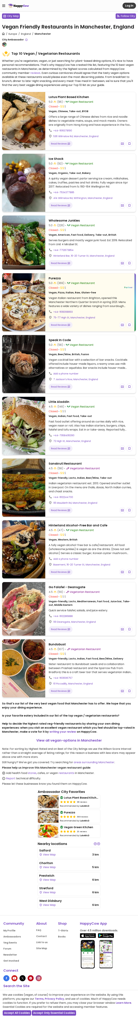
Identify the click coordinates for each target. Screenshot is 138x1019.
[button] (95, 843)
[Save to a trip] (122, 144)
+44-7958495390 (63, 435)
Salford (45, 850)
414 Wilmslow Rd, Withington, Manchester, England (82, 198)
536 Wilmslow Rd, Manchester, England (75, 136)
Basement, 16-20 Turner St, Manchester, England (81, 564)
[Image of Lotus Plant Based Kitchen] (48, 801)
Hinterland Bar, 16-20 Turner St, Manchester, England (83, 255)
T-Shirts (63, 930)
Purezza (69, 812)
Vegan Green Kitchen (78, 827)
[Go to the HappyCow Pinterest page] (31, 978)
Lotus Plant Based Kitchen (82, 798)
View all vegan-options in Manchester (69, 740)
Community (13, 923)
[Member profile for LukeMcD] (4, 44)
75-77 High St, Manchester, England (74, 317)
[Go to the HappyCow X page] (23, 978)
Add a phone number (65, 373)
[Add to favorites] (129, 144)
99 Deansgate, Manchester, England (74, 622)
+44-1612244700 (63, 497)
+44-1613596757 (63, 678)
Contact (41, 936)
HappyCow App (93, 923)
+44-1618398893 (63, 312)
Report (10, 778)
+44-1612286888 (63, 616)
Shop (62, 923)
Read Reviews (59, 143)
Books (62, 936)
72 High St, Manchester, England (72, 441)
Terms (39, 999)
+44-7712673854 (63, 250)
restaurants (66, 773)
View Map (49, 855)
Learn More (123, 1003)
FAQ (38, 930)
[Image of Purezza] (48, 816)
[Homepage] (18, 5)
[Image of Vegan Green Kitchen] (48, 831)
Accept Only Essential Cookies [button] (54, 1013)
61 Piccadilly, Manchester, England (73, 683)
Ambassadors (12, 936)
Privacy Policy (54, 999)
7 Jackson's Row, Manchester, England (75, 379)
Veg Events (10, 942)
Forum (7, 948)
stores (32, 773)
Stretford (46, 888)
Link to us (42, 942)
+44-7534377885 (63, 192)
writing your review (62, 732)
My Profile (9, 930)
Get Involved (11, 960)
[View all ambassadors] (26, 39)
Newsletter (10, 954)
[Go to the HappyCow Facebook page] (6, 978)
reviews (35, 73)
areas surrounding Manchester (94, 762)
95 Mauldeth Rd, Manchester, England (75, 503)
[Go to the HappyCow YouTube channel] (14, 978)
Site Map (41, 948)
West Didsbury (50, 901)
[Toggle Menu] (3, 5)
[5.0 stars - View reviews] (68, 801)
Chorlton (46, 863)
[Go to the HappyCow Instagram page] (39, 978)
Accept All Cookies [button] (17, 1013)
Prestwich (46, 875)
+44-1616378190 (62, 130)
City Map (13, 16)
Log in (129, 6)
